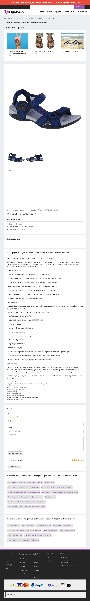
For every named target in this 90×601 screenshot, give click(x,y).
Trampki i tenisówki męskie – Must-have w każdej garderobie (26, 502)
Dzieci (8, 557)
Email (10, 428)
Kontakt (22, 559)
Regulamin (23, 562)
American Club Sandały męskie (62, 525)
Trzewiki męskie (50, 482)
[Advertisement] (45, 192)
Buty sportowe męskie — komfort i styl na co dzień (56, 487)
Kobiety (8, 561)
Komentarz (12, 435)
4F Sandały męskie (13, 525)
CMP (9, 171)
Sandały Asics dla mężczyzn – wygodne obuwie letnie (24, 530)
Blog (48, 557)
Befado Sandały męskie (50, 530)
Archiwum (50, 561)
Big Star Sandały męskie (15, 535)
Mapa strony (23, 574)
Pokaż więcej (14, 466)
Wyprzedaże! (82, 12)
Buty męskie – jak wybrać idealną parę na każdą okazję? (25, 482)
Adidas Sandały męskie (44, 525)
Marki (73, 12)
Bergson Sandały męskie (67, 530)
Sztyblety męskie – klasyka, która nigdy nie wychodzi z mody (26, 506)
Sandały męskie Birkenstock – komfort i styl (38, 535)
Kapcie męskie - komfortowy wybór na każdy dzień (23, 487)
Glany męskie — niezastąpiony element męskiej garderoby (60, 492)
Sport (7, 568)
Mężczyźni (9, 565)
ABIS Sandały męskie (28, 525)
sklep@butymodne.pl (67, 565)
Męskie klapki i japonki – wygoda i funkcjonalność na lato (25, 497)
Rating (10, 414)
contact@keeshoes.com (68, 2)
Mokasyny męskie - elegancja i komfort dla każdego (24, 492)
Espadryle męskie (50, 497)
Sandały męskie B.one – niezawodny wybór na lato (23, 540)
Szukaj (79, 7)
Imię (9, 421)
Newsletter (64, 557)
